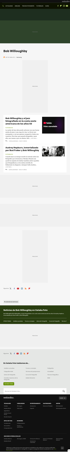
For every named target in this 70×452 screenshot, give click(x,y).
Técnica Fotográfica (52, 374)
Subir (61, 398)
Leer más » (34, 138)
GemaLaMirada (13, 141)
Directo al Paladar (48, 406)
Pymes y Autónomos (20, 426)
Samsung (19, 57)
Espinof (32, 408)
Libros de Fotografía (41, 321)
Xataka (6, 406)
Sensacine (33, 406)
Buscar (63, 391)
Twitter (10, 288)
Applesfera (7, 410)
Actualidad (50, 371)
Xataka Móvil (7, 408)
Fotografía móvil (8, 371)
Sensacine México (35, 438)
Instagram (64, 6)
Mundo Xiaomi (8, 417)
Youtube (67, 6)
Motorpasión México (59, 439)
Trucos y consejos (29, 321)
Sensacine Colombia (33, 441)
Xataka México (8, 438)
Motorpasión (59, 406)
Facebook (58, 6)
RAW (48, 378)
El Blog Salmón (21, 423)
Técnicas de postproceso (33, 371)
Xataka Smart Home (7, 413)
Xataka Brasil (7, 441)
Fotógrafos (9, 127)
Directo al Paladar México (48, 439)
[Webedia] (66, 1)
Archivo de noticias (12, 302)
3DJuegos (19, 406)
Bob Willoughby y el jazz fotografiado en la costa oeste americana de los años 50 (20, 121)
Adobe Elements (30, 378)
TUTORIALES (39, 6)
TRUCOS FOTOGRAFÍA (28, 6)
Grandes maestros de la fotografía (11, 378)
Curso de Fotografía (54, 321)
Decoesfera (7, 425)
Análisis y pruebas (18, 321)
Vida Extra (19, 408)
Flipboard (61, 6)
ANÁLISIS (17, 6)
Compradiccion (8, 428)
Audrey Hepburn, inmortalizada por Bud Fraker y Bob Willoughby (22, 149)
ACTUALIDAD (9, 6)
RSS (25, 288)
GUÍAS (47, 6)
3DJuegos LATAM (21, 438)
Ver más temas (8, 384)
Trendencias (7, 423)
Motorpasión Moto (61, 408)
